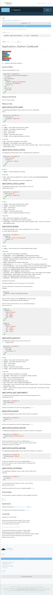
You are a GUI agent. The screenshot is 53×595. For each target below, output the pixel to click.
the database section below (37, 259)
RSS (4, 18)
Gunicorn (4, 342)
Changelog (12, 41)
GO (47, 10)
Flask (4, 498)
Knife (12, 32)
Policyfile (4, 32)
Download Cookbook (26, 576)
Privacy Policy (26, 591)
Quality (18, 42)
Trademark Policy (39, 591)
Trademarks (6, 589)
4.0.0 (26, 23)
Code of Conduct (8, 591)
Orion (30, 507)
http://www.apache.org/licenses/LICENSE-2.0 (11, 527)
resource (28, 407)
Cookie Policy (32, 591)
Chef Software (17, 507)
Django (4, 500)
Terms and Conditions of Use (17, 591)
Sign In (49, 3)
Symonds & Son (23, 507)
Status (45, 591)
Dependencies (8, 41)
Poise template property (19, 264)
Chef (4, 63)
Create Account (41, 3)
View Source (26, 558)
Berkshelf (8, 32)
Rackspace (27, 510)
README (3, 41)
